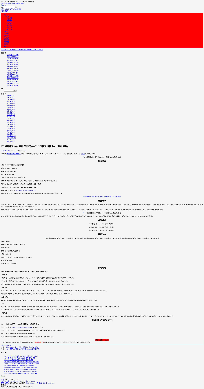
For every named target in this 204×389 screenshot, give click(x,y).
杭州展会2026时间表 (12, 62)
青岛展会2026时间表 (12, 85)
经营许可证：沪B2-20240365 (47, 383)
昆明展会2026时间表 (12, 78)
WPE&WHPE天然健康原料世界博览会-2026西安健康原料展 (20, 373)
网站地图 (3, 381)
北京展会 (11, 113)
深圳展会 (8, 9)
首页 (5, 14)
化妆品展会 (11, 136)
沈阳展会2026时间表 (12, 74)
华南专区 (9, 20)
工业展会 (11, 99)
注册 (11, 3)
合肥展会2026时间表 (12, 70)
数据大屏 (33, 381)
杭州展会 (6, 41)
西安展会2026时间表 (12, 80)
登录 (9, 3)
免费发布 (15, 3)
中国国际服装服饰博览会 (14, 154)
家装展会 (11, 105)
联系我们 (6, 44)
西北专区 (9, 25)
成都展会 (18, 9)
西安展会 (11, 126)
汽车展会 (11, 139)
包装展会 (11, 132)
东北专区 (9, 29)
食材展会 (11, 96)
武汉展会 (6, 43)
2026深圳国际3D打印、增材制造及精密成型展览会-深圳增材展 (21, 362)
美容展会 (11, 141)
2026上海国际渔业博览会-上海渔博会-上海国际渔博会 (19, 365)
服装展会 (8, 345)
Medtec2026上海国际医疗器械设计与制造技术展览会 (18, 360)
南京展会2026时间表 (12, 64)
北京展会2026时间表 (12, 60)
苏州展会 (11, 120)
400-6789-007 (4, 3)
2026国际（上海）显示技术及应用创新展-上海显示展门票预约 (21, 363)
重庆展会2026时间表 (12, 68)
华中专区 (9, 23)
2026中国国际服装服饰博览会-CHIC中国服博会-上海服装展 (26, 50)
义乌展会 (11, 118)
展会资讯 (6, 31)
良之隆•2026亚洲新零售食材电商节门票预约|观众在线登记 (22, 347)
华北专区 (9, 22)
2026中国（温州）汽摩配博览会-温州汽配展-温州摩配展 (19, 358)
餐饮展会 (11, 101)
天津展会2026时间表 (12, 83)
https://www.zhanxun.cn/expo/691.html (26, 190)
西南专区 (9, 27)
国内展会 (6, 16)
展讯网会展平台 (39, 342)
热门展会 (7, 50)
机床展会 (11, 97)
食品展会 (11, 134)
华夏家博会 (11, 138)
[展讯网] (3, 5)
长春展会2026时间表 (12, 76)
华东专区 (9, 18)
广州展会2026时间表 (12, 58)
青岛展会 (11, 122)
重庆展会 (11, 124)
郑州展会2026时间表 (12, 72)
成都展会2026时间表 (12, 66)
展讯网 (2, 50)
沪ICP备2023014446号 (32, 383)
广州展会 (13, 9)
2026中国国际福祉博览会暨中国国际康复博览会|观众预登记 (20, 356)
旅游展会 (11, 103)
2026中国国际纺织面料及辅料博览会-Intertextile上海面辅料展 (23, 349)
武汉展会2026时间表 (12, 81)
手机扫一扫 (21, 3)
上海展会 (3, 9)
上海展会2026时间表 (12, 55)
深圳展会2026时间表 (12, 57)
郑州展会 (11, 130)
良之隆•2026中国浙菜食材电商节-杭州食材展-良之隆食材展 (20, 371)
